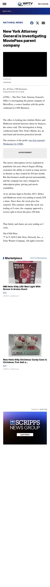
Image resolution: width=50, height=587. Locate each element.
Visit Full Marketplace (38, 258)
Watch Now (42, 4)
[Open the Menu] (4, 4)
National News (13, 22)
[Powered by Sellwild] (43, 409)
